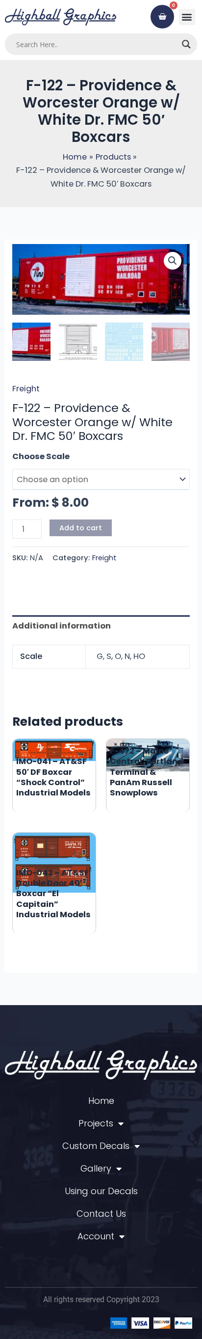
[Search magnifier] (186, 44)
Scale (24, 456)
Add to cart (80, 528)
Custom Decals (95, 1146)
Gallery (95, 1168)
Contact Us (101, 1213)
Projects (95, 1123)
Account (95, 1236)
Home (101, 1100)
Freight (26, 388)
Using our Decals (101, 1191)
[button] (187, 17)
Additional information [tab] (61, 625)
